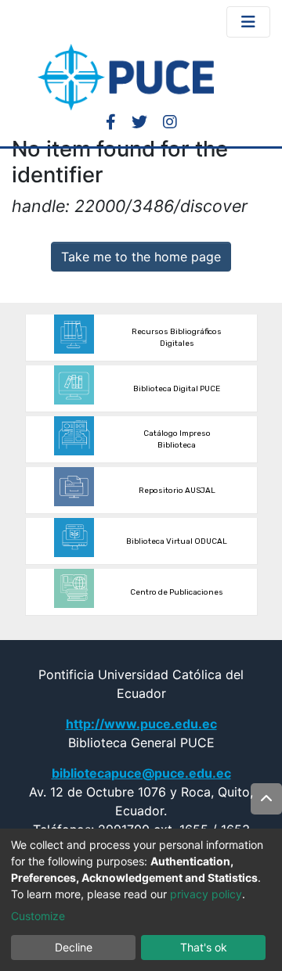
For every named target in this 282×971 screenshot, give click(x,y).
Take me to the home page (141, 256)
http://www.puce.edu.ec (141, 724)
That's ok (203, 947)
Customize (38, 915)
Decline (73, 947)
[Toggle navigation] (248, 22)
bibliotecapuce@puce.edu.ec (141, 773)
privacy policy (206, 894)
